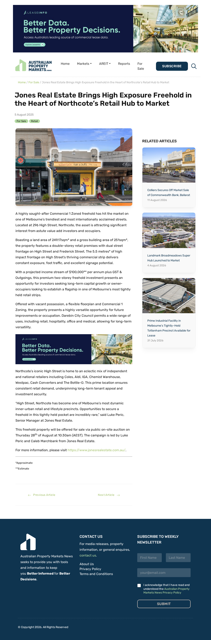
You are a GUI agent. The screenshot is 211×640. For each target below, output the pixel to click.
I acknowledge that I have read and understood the (166, 588)
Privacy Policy (90, 569)
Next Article (107, 495)
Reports (124, 64)
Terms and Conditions (96, 574)
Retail (34, 121)
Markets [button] (83, 64)
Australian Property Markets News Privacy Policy (166, 590)
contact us (88, 555)
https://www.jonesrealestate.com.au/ (96, 450)
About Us (87, 564)
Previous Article (43, 495)
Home (65, 64)
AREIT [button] (103, 64)
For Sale (140, 66)
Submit (164, 604)
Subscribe (172, 66)
